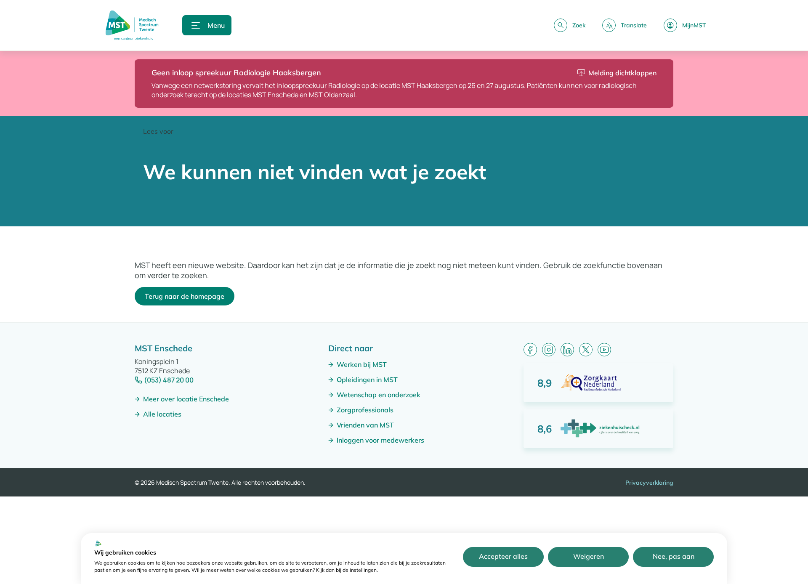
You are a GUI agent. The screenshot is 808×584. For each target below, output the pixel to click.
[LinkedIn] (567, 349)
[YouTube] (604, 349)
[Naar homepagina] (132, 25)
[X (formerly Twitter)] (586, 349)
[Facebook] (530, 349)
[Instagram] (549, 349)
